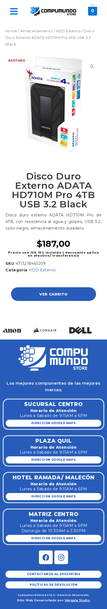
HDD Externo (68, 31)
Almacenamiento (36, 31)
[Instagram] (61, 557)
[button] (10, 324)
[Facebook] (46, 557)
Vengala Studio (77, 600)
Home (11, 31)
